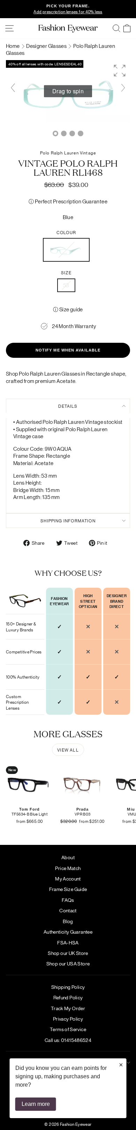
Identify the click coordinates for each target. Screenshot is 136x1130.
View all (68, 750)
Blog (68, 921)
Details (67, 406)
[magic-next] (123, 88)
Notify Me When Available (68, 350)
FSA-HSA (68, 942)
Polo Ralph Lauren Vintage (68, 152)
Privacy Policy (68, 1018)
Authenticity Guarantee (68, 931)
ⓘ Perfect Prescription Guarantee (68, 201)
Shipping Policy (68, 987)
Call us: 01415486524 (68, 1040)
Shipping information (68, 520)
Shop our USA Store (68, 963)
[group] (68, 91)
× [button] (121, 1065)
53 (66, 285)
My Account (68, 878)
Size (66, 272)
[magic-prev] (13, 88)
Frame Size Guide (68, 889)
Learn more (36, 1104)
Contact (68, 910)
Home (13, 45)
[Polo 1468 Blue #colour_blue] (64, 133)
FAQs (68, 900)
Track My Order (68, 1008)
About (68, 857)
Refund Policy (68, 997)
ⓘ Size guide (68, 309)
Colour (66, 232)
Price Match (68, 868)
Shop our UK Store (68, 953)
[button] (119, 70)
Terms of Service (68, 1029)
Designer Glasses (46, 45)
